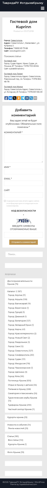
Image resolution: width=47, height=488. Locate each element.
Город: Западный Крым (19, 325)
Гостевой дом (10, 61)
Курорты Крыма (16, 444)
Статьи (10, 436)
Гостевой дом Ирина (13, 87)
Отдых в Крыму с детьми (20, 385)
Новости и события (17, 425)
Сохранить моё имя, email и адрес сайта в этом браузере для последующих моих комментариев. (23, 203)
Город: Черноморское (19, 368)
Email (8, 179)
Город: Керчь (14, 329)
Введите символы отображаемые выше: (23, 227)
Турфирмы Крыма (17, 405)
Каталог (11, 291)
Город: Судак (14, 359)
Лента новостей (16, 428)
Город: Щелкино (16, 372)
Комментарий (13, 132)
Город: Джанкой (16, 316)
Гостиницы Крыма (17, 380)
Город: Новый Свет (17, 338)
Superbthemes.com (28, 484)
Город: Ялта (14, 376)
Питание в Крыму (17, 389)
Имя (7, 167)
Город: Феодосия (17, 363)
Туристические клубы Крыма (22, 398)
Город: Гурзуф (15, 312)
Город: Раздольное (17, 342)
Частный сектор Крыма (19, 409)
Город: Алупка (15, 295)
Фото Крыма (13, 452)
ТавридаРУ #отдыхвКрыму (22, 3)
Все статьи (13, 440)
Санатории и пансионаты (20, 393)
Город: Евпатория (17, 321)
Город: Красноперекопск (21, 333)
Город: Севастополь (18, 351)
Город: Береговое (17, 308)
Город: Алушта (15, 299)
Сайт (7, 190)
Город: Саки (14, 346)
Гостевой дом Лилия (13, 74)
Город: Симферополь (18, 355)
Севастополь (16, 40)
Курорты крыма (15, 417)
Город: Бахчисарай (17, 303)
